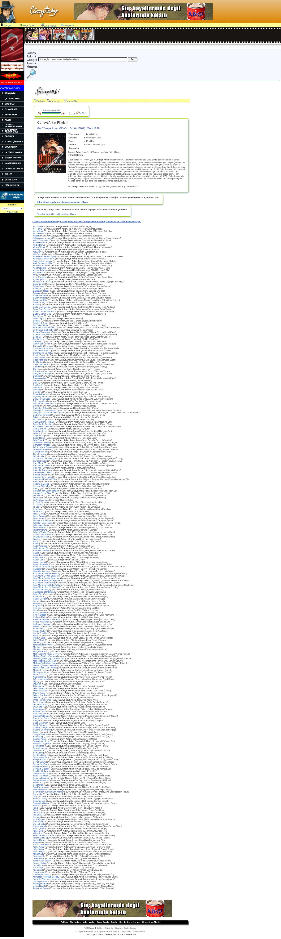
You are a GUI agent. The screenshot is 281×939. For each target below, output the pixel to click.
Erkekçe (67, 417)
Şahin (65, 732)
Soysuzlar (68, 794)
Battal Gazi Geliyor (73, 309)
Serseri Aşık (71, 750)
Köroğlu (71, 626)
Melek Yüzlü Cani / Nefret (75, 668)
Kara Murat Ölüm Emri (76, 583)
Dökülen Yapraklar (73, 399)
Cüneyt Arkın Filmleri (151, 922)
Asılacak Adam (72, 265)
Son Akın (69, 782)
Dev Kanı (60, 392)
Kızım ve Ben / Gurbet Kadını (74, 619)
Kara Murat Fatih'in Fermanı (76, 578)
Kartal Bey (69, 594)
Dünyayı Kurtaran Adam (78, 410)
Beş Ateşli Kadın (60, 323)
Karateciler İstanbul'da (69, 592)
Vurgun (69, 842)
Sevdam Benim (70, 755)
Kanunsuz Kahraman (79, 566)
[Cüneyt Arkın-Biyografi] (12, 106)
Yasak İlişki (63, 867)
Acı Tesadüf (62, 233)
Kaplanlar (70, 569)
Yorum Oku (72, 101)
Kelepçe (69, 603)
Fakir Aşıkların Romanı (72, 422)
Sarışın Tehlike (73, 734)
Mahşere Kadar (53, 651)
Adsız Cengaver (72, 240)
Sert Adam (64, 753)
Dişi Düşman (71, 396)
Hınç (67, 488)
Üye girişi (7, 25)
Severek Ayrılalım (72, 757)
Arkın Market (50, 26)
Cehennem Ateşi (72, 350)
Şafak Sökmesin (71, 725)
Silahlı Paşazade (71, 776)
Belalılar (67, 321)
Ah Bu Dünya (70, 245)
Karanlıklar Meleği (68, 589)
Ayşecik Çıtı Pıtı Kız (78, 282)
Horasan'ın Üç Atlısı (71, 493)
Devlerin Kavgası (68, 394)
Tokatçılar (69, 815)
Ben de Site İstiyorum (129, 922)
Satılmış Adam (65, 739)
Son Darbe (61, 785)
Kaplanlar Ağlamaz (74, 571)
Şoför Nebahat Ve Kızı (72, 778)
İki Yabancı (72, 509)
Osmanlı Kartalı (70, 704)
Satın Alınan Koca (74, 741)
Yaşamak (68, 870)
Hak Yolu (64, 468)
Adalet (67, 236)
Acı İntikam (73, 231)
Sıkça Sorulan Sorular (107, 922)
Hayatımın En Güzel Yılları (81, 479)
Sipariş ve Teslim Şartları (125, 928)
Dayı (68, 383)
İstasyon (67, 539)
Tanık (69, 810)
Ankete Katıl (12, 212)
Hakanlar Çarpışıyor (77, 470)
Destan (68, 390)
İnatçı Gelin (69, 514)
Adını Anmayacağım (77, 238)
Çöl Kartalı (71, 371)
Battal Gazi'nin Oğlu (69, 314)
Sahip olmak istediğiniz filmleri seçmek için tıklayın (62, 202)
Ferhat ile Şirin (61, 429)
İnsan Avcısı (73, 518)
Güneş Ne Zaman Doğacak (78, 458)
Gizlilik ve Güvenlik (105, 928)
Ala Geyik (66, 249)
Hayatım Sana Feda (74, 477)
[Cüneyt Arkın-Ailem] (12, 122)
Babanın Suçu (70, 302)
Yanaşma (72, 854)
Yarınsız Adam (74, 863)
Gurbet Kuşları (78, 461)
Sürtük (61, 805)
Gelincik (69, 433)
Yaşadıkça (70, 865)
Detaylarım (69, 25)
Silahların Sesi (68, 773)
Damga (66, 376)
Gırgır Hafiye (65, 438)
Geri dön (41, 101)
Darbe (62, 380)
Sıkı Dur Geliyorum (65, 771)
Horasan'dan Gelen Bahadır (75, 491)
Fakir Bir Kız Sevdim (73, 424)
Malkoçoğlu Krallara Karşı (80, 663)
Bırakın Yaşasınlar (74, 332)
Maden (68, 642)
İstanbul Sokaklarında (73, 534)
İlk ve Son (61, 511)
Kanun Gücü (70, 562)
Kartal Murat (70, 596)
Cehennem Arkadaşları (76, 348)
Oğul (69, 681)
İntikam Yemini (74, 532)
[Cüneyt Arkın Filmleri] (12, 111)
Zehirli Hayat (73, 886)
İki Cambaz (65, 504)
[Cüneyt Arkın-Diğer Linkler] (12, 187)
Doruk (64, 406)
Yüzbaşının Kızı (73, 884)
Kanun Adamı (66, 557)
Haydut (63, 481)
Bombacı (72, 337)
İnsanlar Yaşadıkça (73, 520)
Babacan (68, 288)
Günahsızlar (72, 456)
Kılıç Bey (66, 608)
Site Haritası (75, 922)
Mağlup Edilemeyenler (73, 645)
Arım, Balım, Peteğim (74, 261)
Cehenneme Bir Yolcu (76, 353)
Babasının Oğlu (76, 300)
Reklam (64, 922)
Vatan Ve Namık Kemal (74, 835)
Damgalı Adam (74, 378)
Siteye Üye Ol (29, 25)
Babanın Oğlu (72, 298)
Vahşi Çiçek (70, 828)
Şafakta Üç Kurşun (74, 730)
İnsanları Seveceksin (77, 523)
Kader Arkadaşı (63, 546)
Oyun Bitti (69, 707)
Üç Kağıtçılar (74, 819)
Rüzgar (68, 720)
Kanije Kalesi (65, 555)
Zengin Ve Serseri (73, 888)
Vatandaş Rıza (71, 838)
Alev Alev (70, 252)
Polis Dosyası (69, 713)
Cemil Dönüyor (72, 357)
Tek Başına (69, 812)
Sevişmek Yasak (71, 766)
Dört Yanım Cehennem (75, 403)
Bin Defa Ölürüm (69, 325)
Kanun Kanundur (73, 564)
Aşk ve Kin (70, 272)
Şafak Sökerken (59, 723)
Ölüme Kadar (69, 693)
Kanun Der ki (59, 560)
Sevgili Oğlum (73, 762)
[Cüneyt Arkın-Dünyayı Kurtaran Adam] (12, 127)
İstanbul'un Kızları (74, 537)
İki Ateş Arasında (53, 500)
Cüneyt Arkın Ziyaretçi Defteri (132, 931)
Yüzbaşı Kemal (64, 881)
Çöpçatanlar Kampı (73, 373)
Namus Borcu (72, 677)
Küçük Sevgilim (65, 633)
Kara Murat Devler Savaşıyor (79, 576)
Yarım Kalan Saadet (72, 861)
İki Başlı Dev (69, 502)
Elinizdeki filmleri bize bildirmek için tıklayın (56, 214)
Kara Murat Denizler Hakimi (80, 573)
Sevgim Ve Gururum (75, 764)
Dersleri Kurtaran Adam (11, 82)
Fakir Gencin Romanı (77, 426)
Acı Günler (62, 226)
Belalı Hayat (58, 318)
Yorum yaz (55, 101)
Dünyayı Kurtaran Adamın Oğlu (86, 412)
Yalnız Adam (71, 847)
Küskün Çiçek (73, 638)
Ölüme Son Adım (75, 695)
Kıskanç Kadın (66, 617)
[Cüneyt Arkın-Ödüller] (12, 138)
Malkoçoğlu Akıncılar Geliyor (81, 654)
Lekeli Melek (69, 640)
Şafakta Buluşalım (74, 727)
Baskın (66, 304)
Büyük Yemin (65, 339)
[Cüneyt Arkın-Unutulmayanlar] (12, 171)
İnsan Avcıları (70, 516)
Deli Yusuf (66, 387)
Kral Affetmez (74, 628)
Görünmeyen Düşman (75, 447)
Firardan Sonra (72, 431)
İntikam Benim (73, 527)
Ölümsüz (63, 697)
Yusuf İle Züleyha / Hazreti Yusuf (74, 879)
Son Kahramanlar (72, 787)
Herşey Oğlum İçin (68, 486)
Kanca (67, 553)
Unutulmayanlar (78, 826)
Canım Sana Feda (75, 344)
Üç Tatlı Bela (71, 824)
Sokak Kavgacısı (72, 780)
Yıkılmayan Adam (73, 874)
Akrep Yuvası (72, 247)
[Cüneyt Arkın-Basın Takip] (12, 182)
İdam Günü (69, 495)
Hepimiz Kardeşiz (71, 484)
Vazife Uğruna (69, 840)
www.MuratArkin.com (10, 88)
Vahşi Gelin (70, 831)
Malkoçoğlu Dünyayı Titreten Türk (82, 658)
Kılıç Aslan (71, 605)
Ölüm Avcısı (68, 686)
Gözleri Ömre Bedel (76, 449)
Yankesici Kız (69, 856)
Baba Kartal (68, 284)
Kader (60, 543)
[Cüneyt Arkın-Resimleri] (12, 116)
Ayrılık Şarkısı (64, 279)
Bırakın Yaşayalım (75, 334)
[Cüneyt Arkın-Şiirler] (12, 176)
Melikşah (72, 670)
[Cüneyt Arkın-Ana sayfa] (12, 95)
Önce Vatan (70, 702)
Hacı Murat (71, 463)
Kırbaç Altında (68, 612)
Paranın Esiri (70, 711)
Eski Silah (63, 419)
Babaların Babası (69, 291)
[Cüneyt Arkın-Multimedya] (12, 149)
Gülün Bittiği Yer (72, 452)
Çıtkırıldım (70, 367)
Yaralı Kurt (66, 858)
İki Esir (67, 507)
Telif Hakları (89, 928)
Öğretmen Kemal (74, 679)
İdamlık (69, 497)
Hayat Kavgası (72, 475)
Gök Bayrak (72, 440)
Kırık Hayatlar (73, 615)
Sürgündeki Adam (76, 803)
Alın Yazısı (61, 254)
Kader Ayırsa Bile (66, 548)
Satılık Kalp (71, 736)
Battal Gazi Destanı (74, 307)
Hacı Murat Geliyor (73, 465)
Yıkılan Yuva (64, 872)
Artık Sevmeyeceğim (72, 263)
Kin (65, 610)
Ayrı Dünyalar (73, 277)
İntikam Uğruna (65, 530)
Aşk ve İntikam (71, 270)
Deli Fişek (66, 385)
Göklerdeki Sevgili (75, 442)
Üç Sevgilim (61, 821)
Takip (67, 808)
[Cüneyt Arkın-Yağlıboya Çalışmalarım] (12, 100)
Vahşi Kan (71, 833)
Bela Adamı (51, 316)
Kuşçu (69, 635)
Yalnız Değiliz (72, 851)
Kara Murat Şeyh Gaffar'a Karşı (83, 585)
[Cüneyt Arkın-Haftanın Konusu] (12, 154)
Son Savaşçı (72, 789)
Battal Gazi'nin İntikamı (73, 311)
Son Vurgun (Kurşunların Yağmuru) (81, 792)
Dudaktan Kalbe (66, 408)
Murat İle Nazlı (65, 674)
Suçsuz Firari (73, 798)
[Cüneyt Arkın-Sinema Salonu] (12, 160)
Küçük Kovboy (70, 631)
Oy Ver (82, 113)
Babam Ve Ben (72, 295)
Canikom (69, 341)
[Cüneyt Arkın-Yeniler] (11, 79)
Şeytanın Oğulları (72, 769)
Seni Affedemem (65, 748)
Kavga (69, 601)
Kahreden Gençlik (74, 550)
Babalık (69, 293)
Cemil (68, 355)
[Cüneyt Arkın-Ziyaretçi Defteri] (12, 143)
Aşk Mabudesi (71, 268)
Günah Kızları (64, 454)
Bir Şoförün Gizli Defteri (63, 330)
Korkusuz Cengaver (73, 624)
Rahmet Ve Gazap (67, 718)
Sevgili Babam (75, 759)
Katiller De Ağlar (69, 599)
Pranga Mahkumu (75, 716)
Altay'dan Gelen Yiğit (69, 259)
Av (67, 275)
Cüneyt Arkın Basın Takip (106, 931)
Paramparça (72, 709)
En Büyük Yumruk (69, 415)
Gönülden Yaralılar (74, 445)
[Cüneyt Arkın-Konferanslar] (12, 165)
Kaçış (69, 541)
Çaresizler (68, 346)
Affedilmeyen (69, 242)
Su (68, 796)
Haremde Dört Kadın (75, 472)
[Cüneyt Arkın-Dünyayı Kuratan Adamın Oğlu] (12, 133)
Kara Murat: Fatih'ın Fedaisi (76, 587)
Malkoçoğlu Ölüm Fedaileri (75, 665)
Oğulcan (57, 684)
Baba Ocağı (72, 286)
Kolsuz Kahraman (72, 622)
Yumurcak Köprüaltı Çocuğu (75, 877)
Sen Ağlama (70, 746)
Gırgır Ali (69, 435)
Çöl (66, 369)
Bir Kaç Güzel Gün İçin (76, 327)
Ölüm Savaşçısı (72, 691)
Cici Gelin (69, 362)
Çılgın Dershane (74, 364)
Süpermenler (71, 801)
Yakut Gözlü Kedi (72, 844)
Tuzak (67, 817)
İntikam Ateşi (71, 525)
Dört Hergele (67, 401)
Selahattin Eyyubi (69, 743)
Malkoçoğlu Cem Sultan (76, 656)
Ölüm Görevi (65, 688)
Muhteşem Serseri (72, 672)
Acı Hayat (68, 229)
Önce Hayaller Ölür (65, 700)
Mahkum (68, 647)
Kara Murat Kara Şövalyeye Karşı (81, 580)
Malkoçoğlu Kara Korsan (78, 661)
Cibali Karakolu (74, 360)
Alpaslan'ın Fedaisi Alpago (78, 256)
